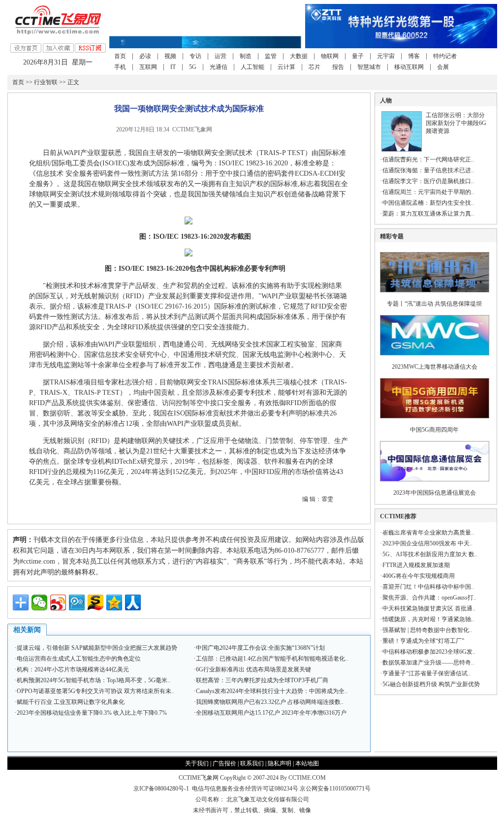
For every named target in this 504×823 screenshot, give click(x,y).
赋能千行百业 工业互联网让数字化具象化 (71, 701)
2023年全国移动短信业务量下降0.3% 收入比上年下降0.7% (92, 712)
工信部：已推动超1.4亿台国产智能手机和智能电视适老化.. (272, 658)
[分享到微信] (39, 602)
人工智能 (252, 66)
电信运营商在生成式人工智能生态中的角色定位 (79, 658)
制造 (246, 56)
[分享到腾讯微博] (77, 602)
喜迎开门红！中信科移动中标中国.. (428, 586)
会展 (443, 66)
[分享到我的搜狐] (95, 602)
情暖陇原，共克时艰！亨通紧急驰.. (428, 619)
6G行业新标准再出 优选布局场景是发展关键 (253, 669)
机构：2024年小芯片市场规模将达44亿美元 (73, 669)
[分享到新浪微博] (58, 602)
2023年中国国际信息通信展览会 (434, 492)
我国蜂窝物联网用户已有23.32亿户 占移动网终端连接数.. (270, 701)
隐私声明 (279, 763)
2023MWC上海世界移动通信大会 (434, 366)
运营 (220, 56)
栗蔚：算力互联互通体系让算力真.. (428, 213)
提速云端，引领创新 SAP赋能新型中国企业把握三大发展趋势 (97, 647)
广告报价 (224, 763)
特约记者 (445, 56)
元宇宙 (386, 56)
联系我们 (252, 763)
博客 (414, 56)
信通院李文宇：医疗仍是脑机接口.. (428, 181)
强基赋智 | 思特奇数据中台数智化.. (427, 630)
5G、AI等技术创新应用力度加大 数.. (429, 554)
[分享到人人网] (133, 602)
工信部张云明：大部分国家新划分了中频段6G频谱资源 (456, 123)
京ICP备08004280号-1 (161, 788)
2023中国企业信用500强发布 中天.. (427, 543)
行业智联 (46, 82)
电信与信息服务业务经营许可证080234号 (246, 788)
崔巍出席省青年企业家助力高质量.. (428, 532)
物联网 (330, 56)
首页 (120, 56)
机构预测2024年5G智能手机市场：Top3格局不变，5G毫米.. (93, 680)
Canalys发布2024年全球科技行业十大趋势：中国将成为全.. (271, 691)
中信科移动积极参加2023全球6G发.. (428, 651)
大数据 (299, 56)
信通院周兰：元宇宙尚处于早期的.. (428, 192)
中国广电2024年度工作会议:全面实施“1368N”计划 (260, 647)
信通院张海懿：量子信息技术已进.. (428, 170)
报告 (338, 66)
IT (173, 66)
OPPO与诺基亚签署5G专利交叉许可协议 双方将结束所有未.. (95, 691)
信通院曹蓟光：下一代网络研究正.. (428, 159)
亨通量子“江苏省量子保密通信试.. (426, 673)
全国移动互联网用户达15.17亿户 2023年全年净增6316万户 (271, 712)
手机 (120, 66)
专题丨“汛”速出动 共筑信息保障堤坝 (434, 303)
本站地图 (307, 763)
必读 (145, 56)
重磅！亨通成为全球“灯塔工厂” (423, 640)
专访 (195, 56)
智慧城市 (369, 66)
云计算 (286, 66)
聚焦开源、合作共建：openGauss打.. (429, 597)
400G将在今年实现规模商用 (418, 575)
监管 (271, 56)
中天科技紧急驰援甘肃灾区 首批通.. (428, 608)
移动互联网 (409, 66)
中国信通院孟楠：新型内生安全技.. (428, 202)
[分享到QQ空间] (114, 602)
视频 (170, 56)
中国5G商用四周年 (434, 429)
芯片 (314, 66)
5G (192, 66)
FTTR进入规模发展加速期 (416, 565)
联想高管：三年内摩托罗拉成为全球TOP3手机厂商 (262, 680)
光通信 (218, 66)
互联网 (148, 66)
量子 (358, 56)
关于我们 (197, 763)
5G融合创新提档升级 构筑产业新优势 (431, 684)
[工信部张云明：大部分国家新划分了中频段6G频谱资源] (401, 149)
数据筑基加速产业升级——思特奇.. (428, 662)
